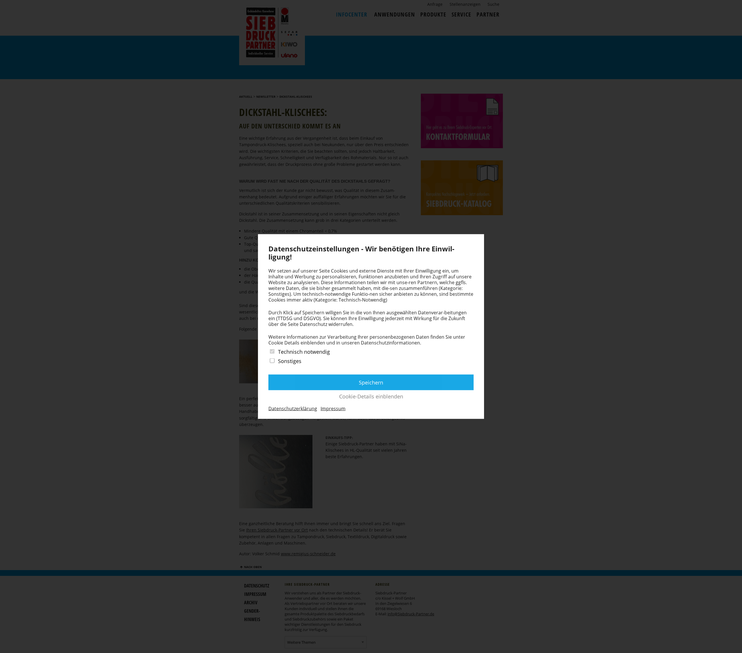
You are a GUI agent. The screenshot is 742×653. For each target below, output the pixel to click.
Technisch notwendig (304, 351)
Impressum (333, 408)
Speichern (371, 382)
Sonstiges (289, 361)
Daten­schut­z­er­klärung (292, 408)
